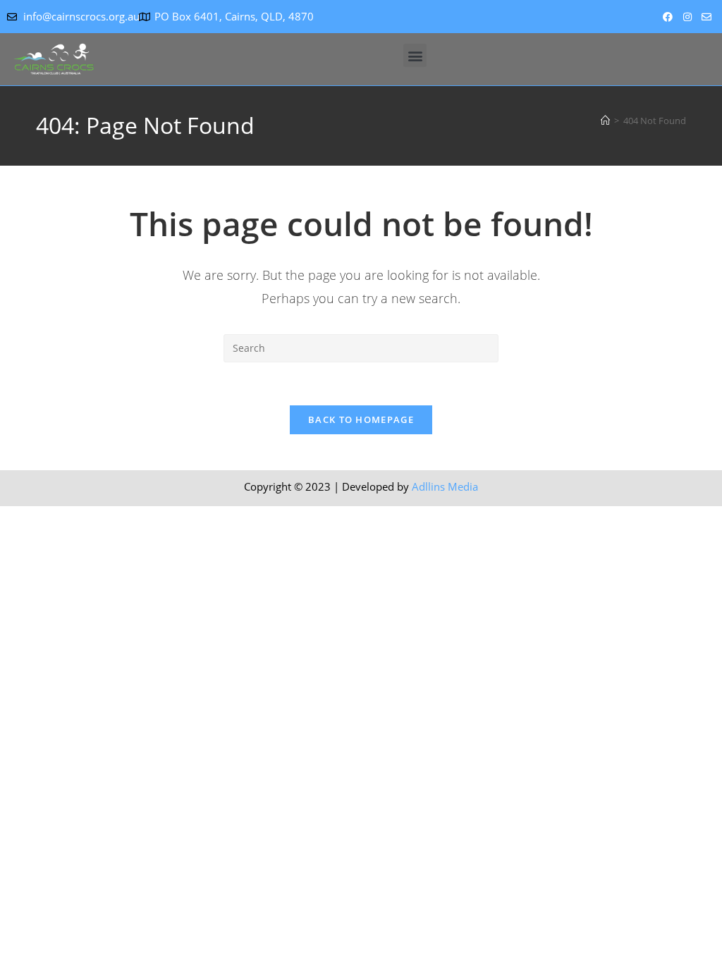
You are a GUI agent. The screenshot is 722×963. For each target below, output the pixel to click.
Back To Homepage (361, 419)
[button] (415, 55)
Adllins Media (445, 486)
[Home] (605, 120)
